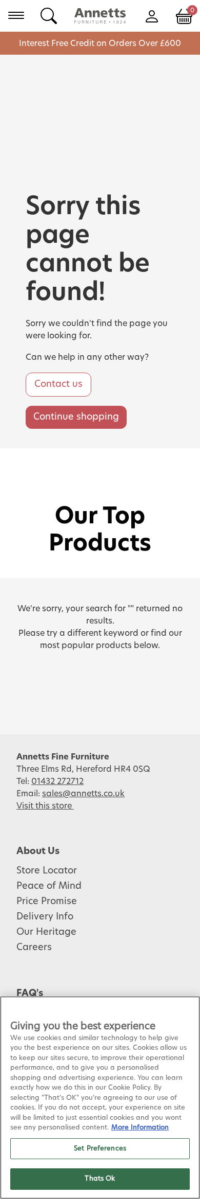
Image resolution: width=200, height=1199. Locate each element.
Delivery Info (44, 916)
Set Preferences (100, 1148)
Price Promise (46, 901)
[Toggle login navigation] (152, 15)
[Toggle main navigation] (16, 15)
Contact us (58, 384)
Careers (34, 947)
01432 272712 (57, 781)
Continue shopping (76, 417)
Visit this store (45, 806)
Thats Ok (100, 1178)
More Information (140, 1127)
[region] (100, 1097)
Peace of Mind (49, 886)
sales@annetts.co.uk (83, 794)
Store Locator (46, 870)
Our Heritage (46, 932)
